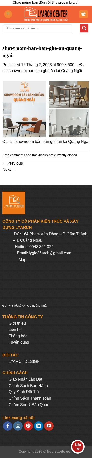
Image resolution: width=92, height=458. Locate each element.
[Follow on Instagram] (18, 426)
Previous (12, 163)
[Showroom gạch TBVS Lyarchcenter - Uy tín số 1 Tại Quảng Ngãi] (45, 14)
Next (8, 169)
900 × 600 (65, 65)
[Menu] (8, 14)
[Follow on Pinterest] (28, 426)
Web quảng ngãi (36, 305)
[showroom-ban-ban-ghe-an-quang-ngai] (46, 109)
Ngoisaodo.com (60, 451)
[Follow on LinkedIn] (38, 426)
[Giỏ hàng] (83, 14)
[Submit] (84, 28)
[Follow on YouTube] (48, 426)
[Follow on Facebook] (7, 426)
